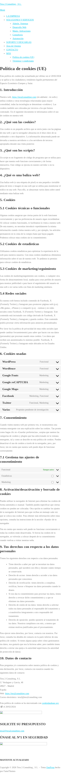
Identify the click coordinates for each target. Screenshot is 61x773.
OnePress (50, 767)
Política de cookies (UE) (23, 57)
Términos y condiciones (23, 61)
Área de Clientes (13, 46)
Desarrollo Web (19, 27)
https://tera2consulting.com (24, 97)
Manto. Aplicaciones (21, 31)
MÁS (8, 53)
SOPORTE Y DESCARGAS (18, 42)
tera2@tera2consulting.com (12, 731)
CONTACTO (12, 49)
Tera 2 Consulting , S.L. (11, 4)
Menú (2, 10)
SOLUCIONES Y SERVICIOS (20, 20)
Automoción (18, 38)
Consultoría (18, 34)
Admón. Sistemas (20, 23)
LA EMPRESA (13, 16)
